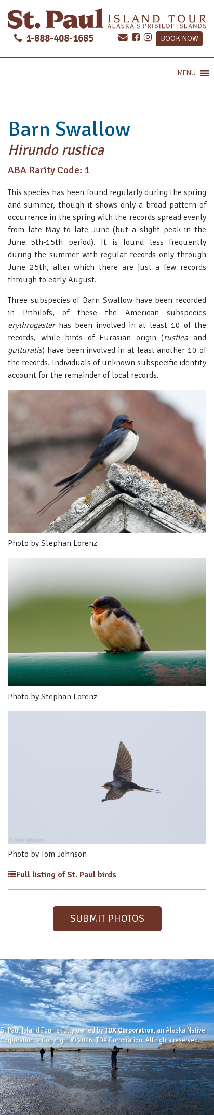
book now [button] (179, 38)
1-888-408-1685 (58, 38)
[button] (186, 73)
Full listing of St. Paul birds (66, 875)
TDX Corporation (129, 1030)
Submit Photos (107, 918)
